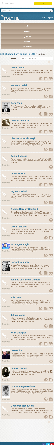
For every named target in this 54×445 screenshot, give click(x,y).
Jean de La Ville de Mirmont (25, 279)
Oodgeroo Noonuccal (22, 406)
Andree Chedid (19, 85)
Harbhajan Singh (20, 244)
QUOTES (27, 37)
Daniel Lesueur (19, 156)
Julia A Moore (18, 315)
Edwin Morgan (18, 173)
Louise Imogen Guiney (23, 386)
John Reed (16, 297)
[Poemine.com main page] (27, 27)
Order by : (15, 58)
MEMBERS (27, 47)
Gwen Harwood (19, 226)
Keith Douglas (18, 332)
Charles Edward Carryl (23, 138)
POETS (27, 42)
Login (43, 18)
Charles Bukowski (20, 120)
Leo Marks (16, 350)
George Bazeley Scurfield (24, 209)
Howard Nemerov (20, 262)
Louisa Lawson (19, 368)
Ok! (43, 4)
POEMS (27, 32)
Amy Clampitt (18, 67)
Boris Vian (16, 103)
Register (50, 18)
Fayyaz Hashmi (19, 191)
